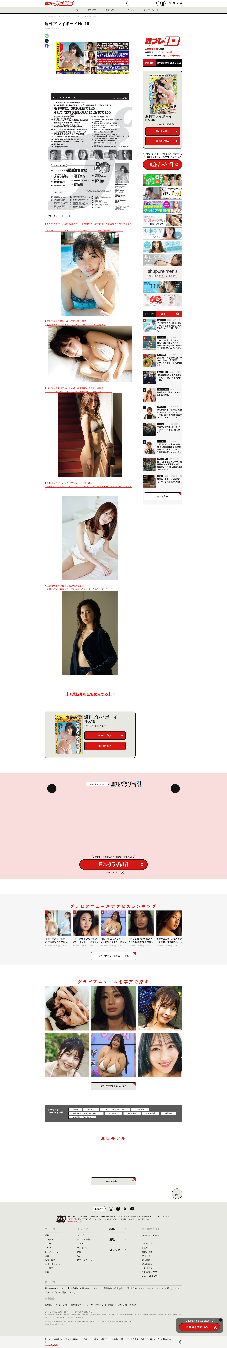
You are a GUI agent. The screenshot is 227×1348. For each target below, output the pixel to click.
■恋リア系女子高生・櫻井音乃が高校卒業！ (66, 321)
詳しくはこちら (51, 1345)
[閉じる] (180, 1342)
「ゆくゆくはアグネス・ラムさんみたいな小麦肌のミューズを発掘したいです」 (84, 230)
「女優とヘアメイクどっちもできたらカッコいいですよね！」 (75, 324)
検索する (156, 3)
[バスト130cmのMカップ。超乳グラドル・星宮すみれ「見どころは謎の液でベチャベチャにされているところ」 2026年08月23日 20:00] (113, 1055)
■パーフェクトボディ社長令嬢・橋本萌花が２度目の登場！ (74, 388)
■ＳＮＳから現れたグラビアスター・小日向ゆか (69, 483)
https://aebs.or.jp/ (76, 1222)
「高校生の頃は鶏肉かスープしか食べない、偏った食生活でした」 (77, 589)
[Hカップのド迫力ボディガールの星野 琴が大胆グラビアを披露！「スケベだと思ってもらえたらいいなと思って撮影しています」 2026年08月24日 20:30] (113, 1008)
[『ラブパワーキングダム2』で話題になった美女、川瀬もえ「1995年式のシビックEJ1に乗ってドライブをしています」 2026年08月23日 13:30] (160, 1055)
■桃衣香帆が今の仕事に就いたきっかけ (64, 585)
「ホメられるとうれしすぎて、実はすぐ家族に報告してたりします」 (78, 391)
